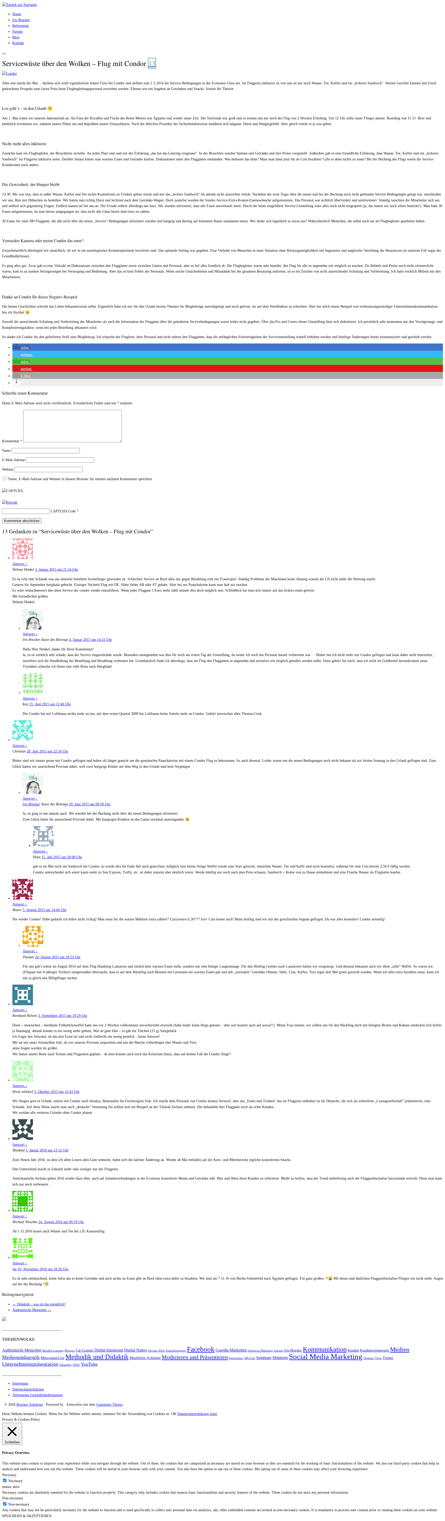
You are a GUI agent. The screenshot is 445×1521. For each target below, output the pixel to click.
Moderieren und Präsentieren (195, 1357)
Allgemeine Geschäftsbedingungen (37, 1395)
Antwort (19, 564)
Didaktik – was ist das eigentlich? (39, 1304)
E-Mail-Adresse (13, 460)
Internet (278, 1350)
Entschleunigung (176, 1350)
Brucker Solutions (29, 1404)
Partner (17, 32)
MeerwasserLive (52, 1358)
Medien (399, 1349)
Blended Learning (53, 1350)
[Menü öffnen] (4, 53)
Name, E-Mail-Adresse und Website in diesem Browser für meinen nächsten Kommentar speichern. (80, 479)
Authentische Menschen (31, 1310)
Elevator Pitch (156, 1350)
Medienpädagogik (21, 1357)
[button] (21, 347)
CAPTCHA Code (63, 511)
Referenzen (20, 26)
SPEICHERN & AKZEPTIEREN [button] (27, 1516)
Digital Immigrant (108, 1350)
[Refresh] (9, 502)
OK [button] (173, 1414)
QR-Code (249, 1358)
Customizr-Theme (109, 1404)
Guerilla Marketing (231, 1350)
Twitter (388, 1358)
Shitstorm (280, 1357)
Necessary (15, 1481)
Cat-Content (84, 1350)
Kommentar (12, 441)
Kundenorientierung (374, 1350)
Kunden (353, 1350)
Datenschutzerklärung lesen (197, 1414)
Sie (14, 1269)
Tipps (378, 1358)
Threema (368, 1358)
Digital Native (135, 1350)
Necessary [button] (9, 1475)
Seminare (263, 1357)
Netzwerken (236, 1358)
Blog (15, 37)
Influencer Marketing (260, 1350)
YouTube (89, 1364)
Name (6, 451)
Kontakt (18, 43)
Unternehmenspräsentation (30, 1364)
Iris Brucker (21, 20)
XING (76, 1364)
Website (7, 469)
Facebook (201, 1349)
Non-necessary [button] (12, 1498)
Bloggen (70, 1350)
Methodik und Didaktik (97, 1357)
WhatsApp (65, 1364)
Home (16, 14)
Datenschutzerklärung (28, 1389)
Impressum (20, 1383)
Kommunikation (325, 1349)
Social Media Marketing (325, 1356)
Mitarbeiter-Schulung (145, 1358)
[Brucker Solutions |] (19, 5)
